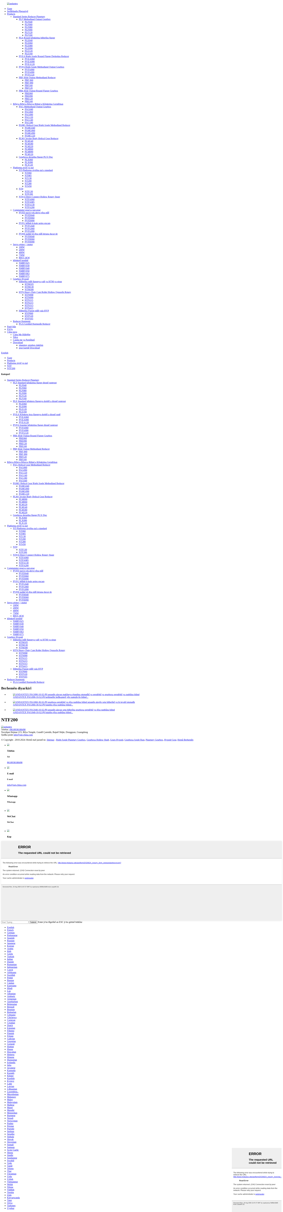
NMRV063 (24, 273)
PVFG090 (29, 231)
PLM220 (29, 146)
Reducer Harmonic (22, 321)
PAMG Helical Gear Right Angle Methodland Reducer (44, 125)
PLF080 (28, 27)
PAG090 (29, 114)
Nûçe (15, 337)
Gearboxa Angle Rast (134, 740)
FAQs (10, 329)
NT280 (28, 183)
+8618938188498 (17, 729)
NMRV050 (24, 271)
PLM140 (29, 141)
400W (22, 252)
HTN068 (29, 295)
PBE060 (29, 93)
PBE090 (29, 96)
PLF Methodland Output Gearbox (35, 19)
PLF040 (28, 22)
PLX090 (29, 162)
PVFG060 (29, 228)
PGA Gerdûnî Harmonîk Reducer (34, 324)
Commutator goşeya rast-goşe (27, 210)
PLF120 (28, 32)
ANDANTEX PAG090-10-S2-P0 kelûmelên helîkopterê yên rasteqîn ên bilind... (50, 697)
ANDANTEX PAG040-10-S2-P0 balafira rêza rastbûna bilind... (43, 712)
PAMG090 (30, 133)
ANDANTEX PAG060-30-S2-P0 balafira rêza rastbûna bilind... (43, 705)
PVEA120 (30, 64)
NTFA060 (29, 199)
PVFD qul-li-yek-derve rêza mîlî (34, 212)
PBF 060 (29, 80)
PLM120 (29, 154)
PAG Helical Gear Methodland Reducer (31, 465)
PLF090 (28, 30)
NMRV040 (24, 268)
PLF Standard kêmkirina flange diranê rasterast (35, 382)
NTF (21, 189)
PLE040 (29, 40)
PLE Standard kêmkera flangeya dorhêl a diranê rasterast (39, 401)
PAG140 (29, 120)
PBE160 (29, 101)
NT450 (28, 186)
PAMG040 (30, 128)
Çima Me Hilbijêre (21, 334)
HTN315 (29, 305)
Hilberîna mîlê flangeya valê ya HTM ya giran (40, 281)
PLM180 (29, 144)
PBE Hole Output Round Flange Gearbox (38, 91)
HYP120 (29, 316)
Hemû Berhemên (185, 740)
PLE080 (29, 45)
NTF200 (29, 194)
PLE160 (29, 53)
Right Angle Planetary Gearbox (70, 740)
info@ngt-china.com (23, 735)
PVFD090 (29, 220)
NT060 (28, 173)
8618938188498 (14, 762)
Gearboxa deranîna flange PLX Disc (36, 157)
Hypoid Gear (170, 740)
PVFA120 (29, 75)
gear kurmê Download (29, 348)
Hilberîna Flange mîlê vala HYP (34, 310)
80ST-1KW (24, 257)
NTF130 (29, 191)
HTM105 (29, 284)
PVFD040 (29, 215)
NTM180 (29, 289)
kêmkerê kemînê (20, 260)
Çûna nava (12, 332)
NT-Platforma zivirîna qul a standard (36, 170)
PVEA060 (30, 59)
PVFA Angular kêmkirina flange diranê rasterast (35, 425)
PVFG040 (29, 226)
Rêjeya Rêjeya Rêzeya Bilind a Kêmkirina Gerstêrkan (38, 104)
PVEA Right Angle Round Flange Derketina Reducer (44, 56)
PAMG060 (30, 130)
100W (22, 247)
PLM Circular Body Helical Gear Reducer (38, 138)
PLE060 (29, 43)
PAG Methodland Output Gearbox (35, 106)
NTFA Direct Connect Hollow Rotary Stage (39, 196)
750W (22, 255)
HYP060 (29, 313)
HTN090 (29, 297)
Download (18, 342)
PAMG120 (30, 136)
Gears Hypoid (116, 740)
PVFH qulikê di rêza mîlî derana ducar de (38, 234)
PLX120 (29, 165)
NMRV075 (24, 276)
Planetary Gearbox (154, 740)
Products (11, 14)
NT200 (28, 181)
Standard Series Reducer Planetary (29, 16)
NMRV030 (24, 265)
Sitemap (50, 740)
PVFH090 (29, 242)
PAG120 (29, 117)
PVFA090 (29, 72)
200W (22, 249)
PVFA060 (29, 69)
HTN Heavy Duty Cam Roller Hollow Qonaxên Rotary (45, 292)
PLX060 (29, 159)
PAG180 (29, 122)
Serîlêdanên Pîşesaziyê (17, 11)
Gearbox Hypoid (21, 279)
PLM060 (29, 149)
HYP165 (29, 318)
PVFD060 (29, 218)
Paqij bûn (11, 326)
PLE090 (29, 48)
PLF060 (28, 24)
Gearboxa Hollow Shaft (98, 740)
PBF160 (29, 85)
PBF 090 (29, 83)
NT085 (28, 175)
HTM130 (29, 287)
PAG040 (29, 109)
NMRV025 (24, 263)
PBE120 (29, 98)
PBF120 (29, 88)
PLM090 (29, 151)
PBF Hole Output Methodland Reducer (37, 77)
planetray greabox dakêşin (31, 345)
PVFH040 (29, 236)
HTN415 (29, 308)
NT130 (28, 178)
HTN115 (29, 300)
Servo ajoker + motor (23, 244)
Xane (9, 8)
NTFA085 (29, 202)
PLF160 (28, 35)
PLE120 (29, 51)
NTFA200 (29, 207)
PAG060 (29, 112)
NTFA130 (29, 204)
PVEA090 (30, 61)
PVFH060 (29, 239)
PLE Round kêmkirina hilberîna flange (37, 38)
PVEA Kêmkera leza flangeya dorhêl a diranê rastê (36, 414)
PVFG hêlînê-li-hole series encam (34, 223)
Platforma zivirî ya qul (23, 167)
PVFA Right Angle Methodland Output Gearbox (41, 67)
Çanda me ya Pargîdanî (24, 340)
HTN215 (29, 302)
